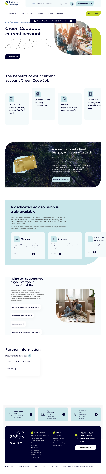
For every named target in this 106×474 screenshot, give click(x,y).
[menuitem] (33, 3)
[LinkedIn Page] (21, 443)
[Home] (12, 4)
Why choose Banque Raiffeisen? (40, 435)
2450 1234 (81, 418)
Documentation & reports (60, 443)
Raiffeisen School (36, 452)
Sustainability (35, 457)
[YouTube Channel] (14, 443)
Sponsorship (34, 447)
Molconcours (35, 450)
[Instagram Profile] (18, 443)
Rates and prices (57, 445)
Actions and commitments (39, 440)
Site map (55, 466)
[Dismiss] (74, 21)
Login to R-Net (57, 440)
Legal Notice (9, 466)
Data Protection (24, 466)
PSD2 (35, 466)
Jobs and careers (36, 443)
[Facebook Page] (11, 443)
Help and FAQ (57, 435)
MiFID (44, 466)
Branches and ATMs (58, 438)
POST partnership (36, 455)
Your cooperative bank (37, 438)
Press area (34, 445)
